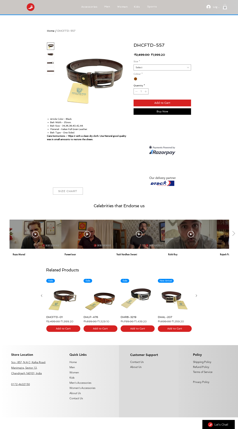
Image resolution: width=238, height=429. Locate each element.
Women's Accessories (82, 388)
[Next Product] (196, 296)
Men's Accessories (80, 382)
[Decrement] (136, 91)
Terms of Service (202, 372)
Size (137, 61)
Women (74, 372)
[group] (119, 305)
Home (50, 30)
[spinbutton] (141, 91)
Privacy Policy (201, 382)
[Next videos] (233, 233)
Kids (71, 377)
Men (72, 367)
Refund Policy (201, 367)
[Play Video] (35, 234)
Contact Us (76, 398)
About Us (75, 393)
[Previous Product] (42, 296)
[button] (89, 7)
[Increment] (146, 91)
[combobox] (162, 67)
